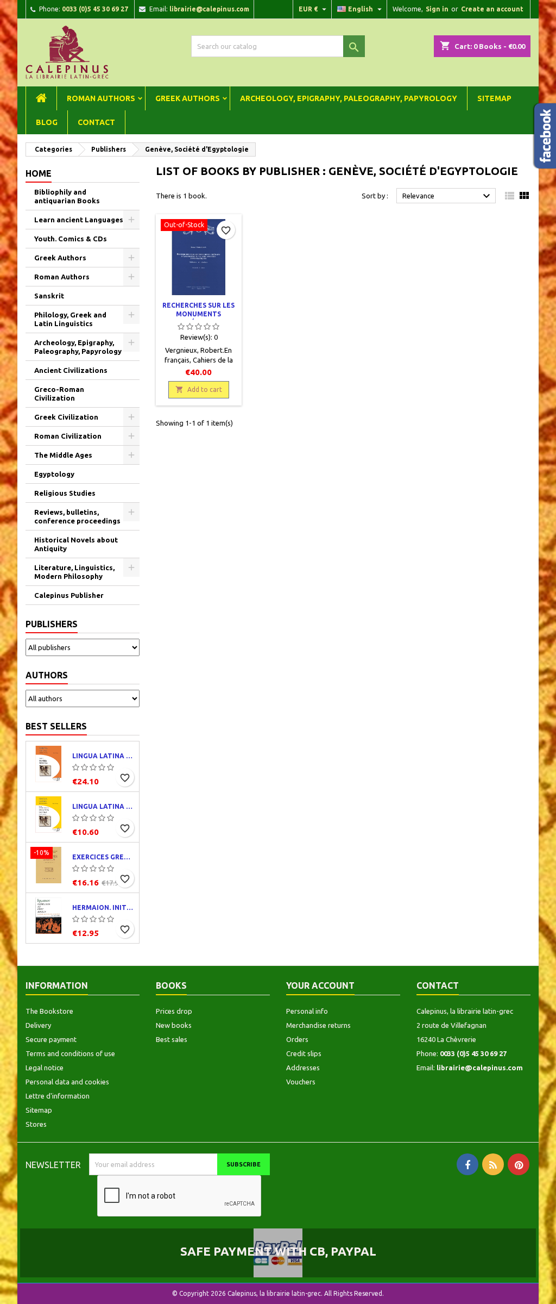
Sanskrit (49, 296)
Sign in (437, 9)
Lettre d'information (58, 1096)
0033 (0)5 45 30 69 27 (95, 9)
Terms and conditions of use (70, 1053)
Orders (297, 1039)
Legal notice (45, 1067)
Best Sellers (56, 726)
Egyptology (54, 474)
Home (39, 173)
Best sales (171, 1039)
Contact (96, 122)
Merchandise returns (318, 1025)
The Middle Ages (63, 455)
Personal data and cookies (67, 1081)
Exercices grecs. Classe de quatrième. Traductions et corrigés (103, 856)
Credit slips (303, 1053)
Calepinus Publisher (69, 595)
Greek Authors (187, 98)
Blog (47, 122)
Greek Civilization (66, 417)
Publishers (52, 624)
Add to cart (198, 389)
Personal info (307, 1011)
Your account (320, 985)
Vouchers (300, 1081)
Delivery (38, 1025)
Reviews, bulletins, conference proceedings (77, 516)
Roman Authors (101, 98)
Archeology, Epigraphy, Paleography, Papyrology (348, 98)
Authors (47, 675)
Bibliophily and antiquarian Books (67, 196)
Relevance (447, 196)
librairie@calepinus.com (209, 9)
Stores (36, 1124)
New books (174, 1025)
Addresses (303, 1067)
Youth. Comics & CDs (70, 238)
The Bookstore (49, 1011)
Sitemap (494, 98)
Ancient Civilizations (71, 370)
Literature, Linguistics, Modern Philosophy (74, 572)
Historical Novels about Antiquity (76, 544)
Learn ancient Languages (78, 219)
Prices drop (174, 1011)
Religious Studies (65, 493)
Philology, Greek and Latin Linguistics (70, 319)
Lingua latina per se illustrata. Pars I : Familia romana (103, 755)
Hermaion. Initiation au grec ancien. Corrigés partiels (103, 907)
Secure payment (51, 1039)
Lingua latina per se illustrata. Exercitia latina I (103, 806)
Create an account (492, 9)
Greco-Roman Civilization (59, 393)
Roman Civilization (68, 436)
